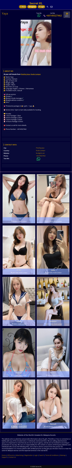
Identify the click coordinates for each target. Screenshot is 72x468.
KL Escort (7, 132)
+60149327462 (54, 15)
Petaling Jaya (25, 74)
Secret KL (36, 3)
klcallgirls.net (40, 153)
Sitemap (62, 455)
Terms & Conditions (51, 455)
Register (33, 7)
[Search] (47, 6)
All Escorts (10, 455)
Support (4, 457)
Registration (29, 455)
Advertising (19, 455)
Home (4, 455)
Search (41, 455)
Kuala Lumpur (36, 74)
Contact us (12, 457)
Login (42, 7)
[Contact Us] (51, 6)
